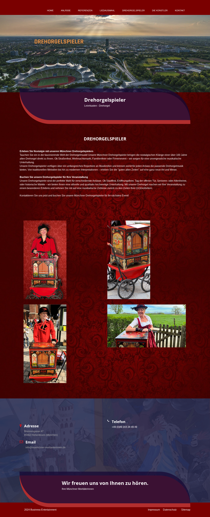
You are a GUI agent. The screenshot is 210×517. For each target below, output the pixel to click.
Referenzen (85, 10)
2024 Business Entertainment (40, 509)
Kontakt (180, 10)
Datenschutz (170, 509)
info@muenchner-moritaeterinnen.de (45, 447)
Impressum (154, 509)
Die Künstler (160, 10)
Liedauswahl (107, 10)
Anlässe (66, 10)
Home (50, 10)
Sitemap (185, 509)
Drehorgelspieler (133, 10)
